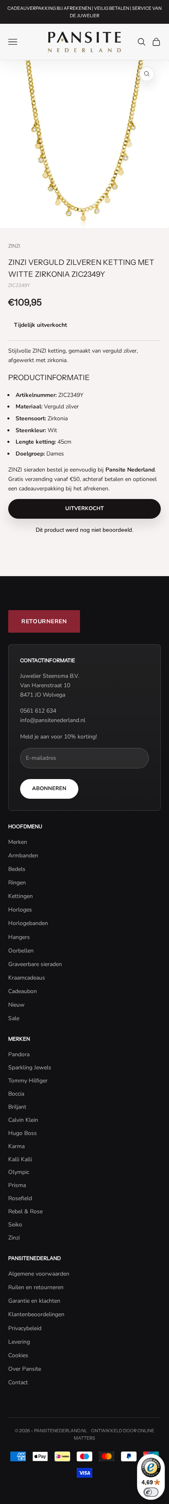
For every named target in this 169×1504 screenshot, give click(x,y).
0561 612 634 (38, 711)
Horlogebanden (28, 923)
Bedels (16, 869)
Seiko (15, 1224)
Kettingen (20, 896)
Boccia (16, 1094)
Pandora (19, 1054)
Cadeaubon (22, 991)
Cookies (18, 1355)
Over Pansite (24, 1369)
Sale (13, 1018)
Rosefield (20, 1198)
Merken (17, 842)
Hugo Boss (22, 1133)
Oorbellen (21, 951)
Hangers (19, 937)
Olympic (18, 1172)
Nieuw (16, 1005)
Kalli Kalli (20, 1159)
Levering (19, 1342)
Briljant (17, 1107)
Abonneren (49, 788)
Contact (18, 1382)
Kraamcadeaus (26, 978)
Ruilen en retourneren (36, 1287)
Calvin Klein (23, 1120)
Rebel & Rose (25, 1211)
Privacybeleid (24, 1328)
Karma (16, 1146)
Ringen (17, 882)
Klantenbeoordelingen (36, 1314)
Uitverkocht (84, 508)
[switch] (151, 1492)
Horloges (20, 910)
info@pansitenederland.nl (52, 720)
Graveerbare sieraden (35, 964)
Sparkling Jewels (29, 1067)
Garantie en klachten (34, 1301)
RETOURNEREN (44, 621)
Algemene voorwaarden (38, 1274)
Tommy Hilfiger (28, 1081)
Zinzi (14, 246)
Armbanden (23, 855)
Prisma (17, 1185)
